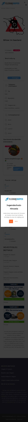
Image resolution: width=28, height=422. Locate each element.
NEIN (16, 221)
